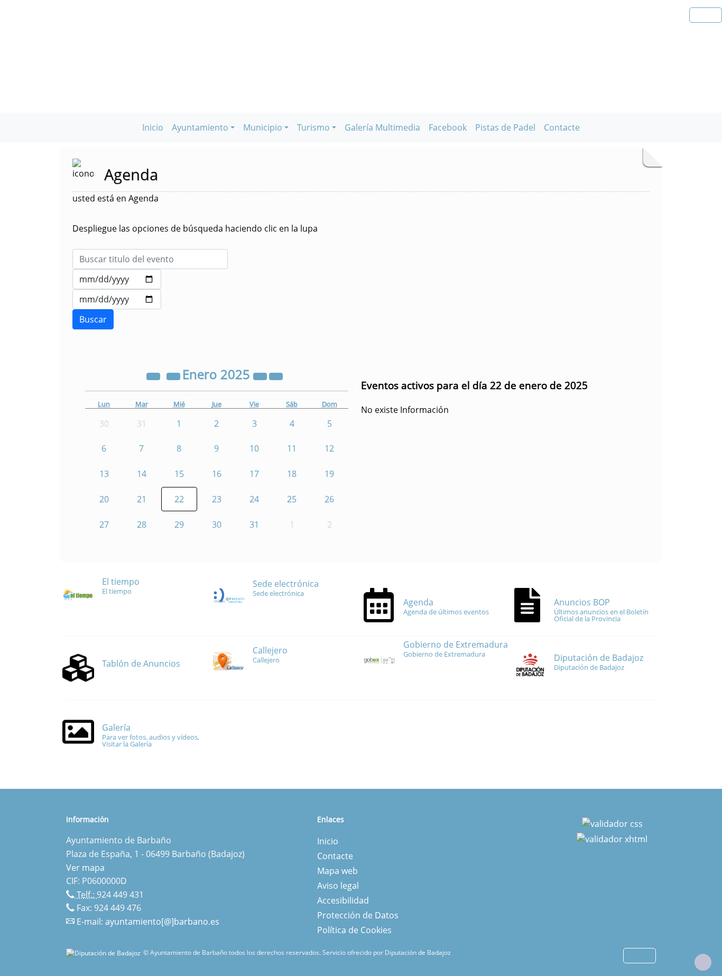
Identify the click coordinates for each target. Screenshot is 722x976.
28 (141, 524)
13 (104, 474)
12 (329, 448)
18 (292, 474)
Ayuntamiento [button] (200, 127)
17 (254, 474)
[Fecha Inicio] (116, 279)
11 (292, 448)
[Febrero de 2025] (276, 376)
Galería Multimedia (382, 127)
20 (104, 499)
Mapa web (337, 871)
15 (179, 474)
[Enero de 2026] (261, 376)
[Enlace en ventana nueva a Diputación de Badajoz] (104, 952)
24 (254, 499)
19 (329, 474)
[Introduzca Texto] (150, 259)
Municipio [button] (262, 127)
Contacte (562, 127)
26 (329, 499)
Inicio (152, 127)
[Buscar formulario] (93, 319)
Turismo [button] (313, 127)
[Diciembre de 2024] (174, 376)
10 (254, 448)
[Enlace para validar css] (612, 822)
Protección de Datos (358, 915)
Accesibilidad (343, 900)
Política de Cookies (354, 930)
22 (179, 499)
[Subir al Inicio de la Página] (703, 962)
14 (141, 474)
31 (254, 524)
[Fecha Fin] (116, 299)
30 (216, 524)
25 (292, 499)
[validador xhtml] (612, 838)
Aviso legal (338, 885)
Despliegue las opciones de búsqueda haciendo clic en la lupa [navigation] (195, 228)
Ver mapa (85, 867)
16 (216, 474)
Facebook (448, 127)
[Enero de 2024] (154, 376)
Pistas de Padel (505, 127)
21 (141, 499)
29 (179, 524)
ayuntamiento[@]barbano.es (162, 921)
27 (104, 524)
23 (216, 499)
